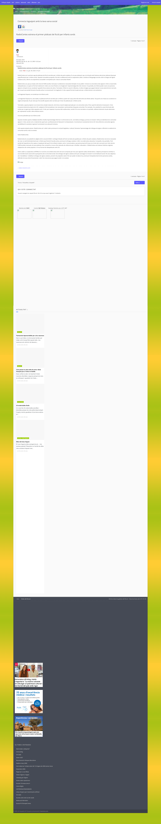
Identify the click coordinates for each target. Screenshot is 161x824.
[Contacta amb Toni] (46, 66)
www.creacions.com (24, 168)
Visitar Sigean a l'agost (22, 775)
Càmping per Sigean (22, 777)
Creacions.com (44, 811)
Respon (21, 41)
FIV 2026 (18, 754)
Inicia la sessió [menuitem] (156, 2)
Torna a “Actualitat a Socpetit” (26, 182)
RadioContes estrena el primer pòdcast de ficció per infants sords (45, 34)
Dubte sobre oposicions (23, 780)
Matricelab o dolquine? (23, 749)
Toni (17, 55)
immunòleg (19, 752)
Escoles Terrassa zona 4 (23, 783)
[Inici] (19, 9)
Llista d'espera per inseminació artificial (27, 792)
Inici (18, 599)
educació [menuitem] (23, 2)
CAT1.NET (64, 208)
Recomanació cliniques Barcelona (26, 760)
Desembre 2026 (20, 769)
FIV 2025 (18, 795)
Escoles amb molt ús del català (25, 798)
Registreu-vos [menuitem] (145, 2)
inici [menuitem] (13, 2)
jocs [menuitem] (39, 2)
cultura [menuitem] (17, 2)
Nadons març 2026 (21, 763)
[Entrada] (18, 70)
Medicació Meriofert (22, 800)
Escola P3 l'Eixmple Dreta (23, 803)
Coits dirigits (19, 786)
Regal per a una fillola (22, 772)
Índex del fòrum (26, 599)
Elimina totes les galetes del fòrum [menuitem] (118, 599)
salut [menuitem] (28, 2)
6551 (23, 60)
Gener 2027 (19, 757)
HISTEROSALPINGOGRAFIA (23, 789)
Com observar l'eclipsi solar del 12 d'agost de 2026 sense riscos (34, 766)
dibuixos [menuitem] (33, 2)
